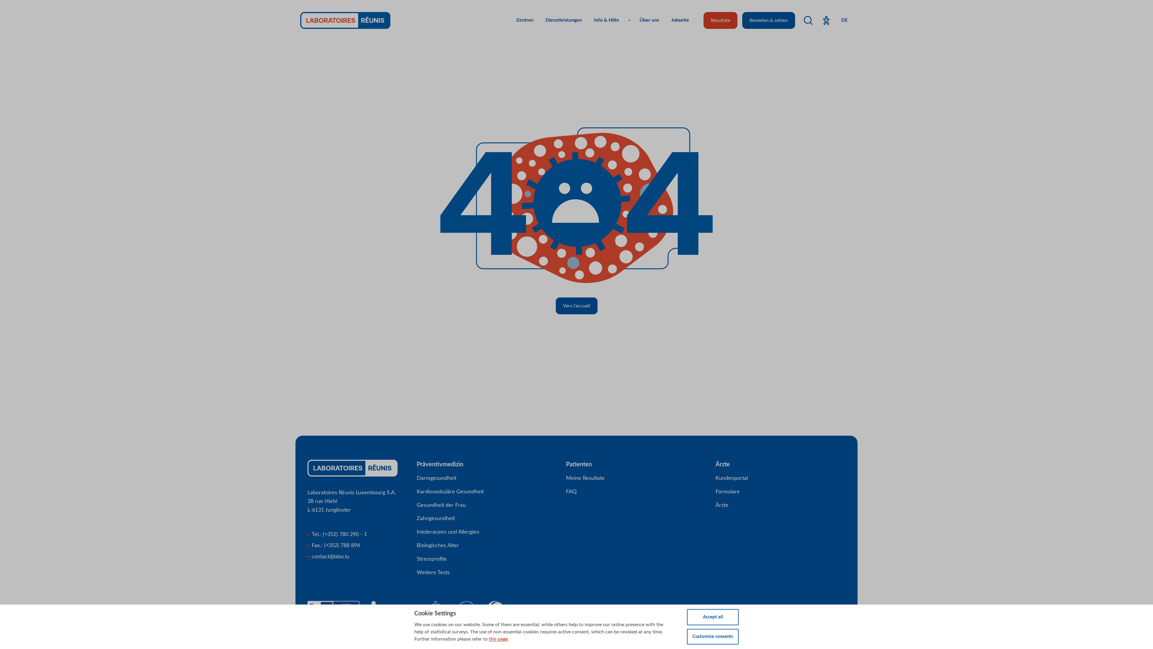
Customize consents (712, 636)
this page (498, 639)
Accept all (713, 617)
